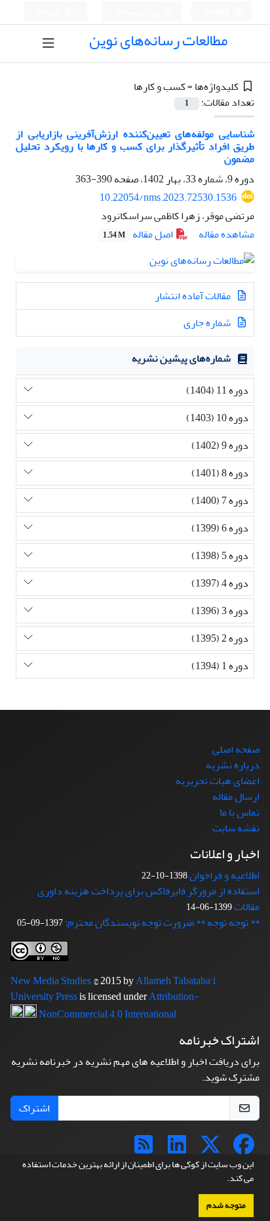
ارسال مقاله (236, 796)
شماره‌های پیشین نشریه (181, 358)
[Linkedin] (177, 1149)
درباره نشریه (233, 765)
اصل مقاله (139, 234)
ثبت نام (49, 12)
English (217, 12)
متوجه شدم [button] (226, 1205)
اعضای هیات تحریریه (218, 781)
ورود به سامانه (138, 12)
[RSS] (143, 1149)
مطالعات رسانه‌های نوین (158, 40)
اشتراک (34, 1108)
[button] (223, 1180)
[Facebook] (244, 1149)
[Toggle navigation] (48, 43)
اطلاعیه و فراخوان (224, 875)
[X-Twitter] (210, 1149)
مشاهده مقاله (226, 234)
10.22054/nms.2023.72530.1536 (168, 197)
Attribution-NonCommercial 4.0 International (118, 1005)
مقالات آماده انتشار (194, 296)
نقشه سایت (236, 828)
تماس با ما (240, 812)
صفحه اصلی (236, 749)
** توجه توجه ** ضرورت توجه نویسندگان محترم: (162, 922)
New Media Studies (51, 981)
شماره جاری (208, 323)
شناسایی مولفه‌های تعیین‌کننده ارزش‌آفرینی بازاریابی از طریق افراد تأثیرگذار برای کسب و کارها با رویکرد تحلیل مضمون (135, 146)
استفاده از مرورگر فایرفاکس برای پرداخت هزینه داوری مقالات (148, 899)
